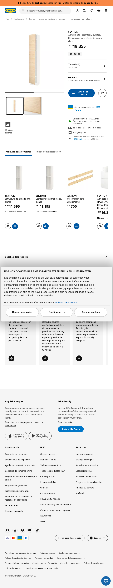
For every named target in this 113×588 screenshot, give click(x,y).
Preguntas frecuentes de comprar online (21, 478)
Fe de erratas (11, 505)
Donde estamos (48, 459)
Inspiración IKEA (48, 482)
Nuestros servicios (84, 454)
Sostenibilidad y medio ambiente (56, 504)
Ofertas (44, 487)
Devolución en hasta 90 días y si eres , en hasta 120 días (88, 138)
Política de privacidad (44, 558)
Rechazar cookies (22, 312)
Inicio (7, 19)
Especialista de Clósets (87, 476)
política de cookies (66, 302)
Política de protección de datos (18, 558)
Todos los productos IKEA (52, 470)
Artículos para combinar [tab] (18, 151)
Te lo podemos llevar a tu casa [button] (87, 128)
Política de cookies (47, 553)
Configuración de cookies (69, 553)
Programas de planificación (89, 482)
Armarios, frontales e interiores (52, 19)
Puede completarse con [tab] (48, 151)
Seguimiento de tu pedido (17, 459)
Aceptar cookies (91, 312)
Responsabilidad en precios (17, 563)
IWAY (42, 521)
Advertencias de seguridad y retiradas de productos (18, 498)
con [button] (87, 108)
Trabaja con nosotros (50, 465)
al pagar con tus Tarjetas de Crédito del (66, 2)
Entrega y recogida (85, 459)
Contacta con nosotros (16, 454)
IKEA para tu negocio (50, 498)
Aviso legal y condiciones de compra (20, 553)
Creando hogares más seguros (55, 510)
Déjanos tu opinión (14, 511)
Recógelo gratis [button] (79, 132)
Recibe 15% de (27, 2)
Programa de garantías (16, 485)
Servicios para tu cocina (87, 465)
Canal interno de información (44, 563)
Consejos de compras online (18, 470)
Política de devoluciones (94, 563)
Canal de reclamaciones (70, 563)
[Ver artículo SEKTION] (19, 178)
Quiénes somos (47, 454)
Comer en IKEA (47, 493)
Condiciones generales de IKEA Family (42, 568)
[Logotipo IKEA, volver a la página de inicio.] (10, 10)
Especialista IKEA (84, 470)
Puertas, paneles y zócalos (80, 19)
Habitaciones (19, 19)
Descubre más (65, 422)
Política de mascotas (14, 568)
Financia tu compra (85, 487)
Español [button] (97, 538)
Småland (80, 493)
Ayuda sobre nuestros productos (20, 465)
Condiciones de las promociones (70, 558)
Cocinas (32, 19)
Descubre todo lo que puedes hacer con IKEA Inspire (24, 424)
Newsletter (45, 515)
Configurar (55, 312)
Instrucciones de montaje (17, 490)
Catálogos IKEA (47, 476)
